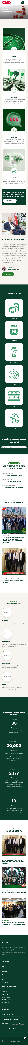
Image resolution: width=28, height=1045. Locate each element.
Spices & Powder (14, 406)
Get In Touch (7, 274)
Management (5, 982)
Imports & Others (14, 428)
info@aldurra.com (9, 1014)
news (3, 977)
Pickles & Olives (14, 362)
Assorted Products (7, 1005)
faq (2, 979)
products (4, 971)
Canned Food (14, 318)
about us (4, 969)
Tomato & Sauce (14, 384)
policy (3, 974)
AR (22, 2)
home (3, 966)
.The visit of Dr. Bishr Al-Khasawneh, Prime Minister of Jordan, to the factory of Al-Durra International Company (13, 540)
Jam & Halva (14, 340)
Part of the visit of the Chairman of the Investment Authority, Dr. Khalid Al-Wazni (13, 580)
